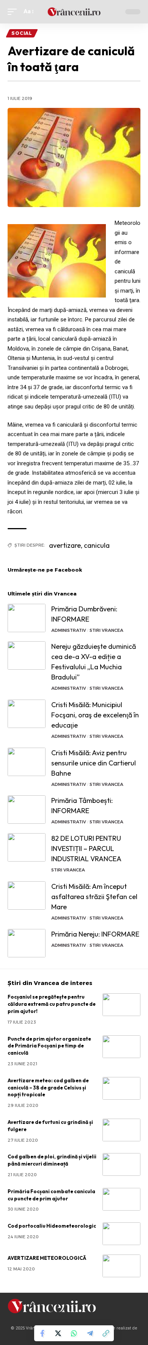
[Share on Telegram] (90, 1333)
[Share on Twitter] (58, 1333)
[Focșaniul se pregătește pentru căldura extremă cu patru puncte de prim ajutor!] (121, 1004)
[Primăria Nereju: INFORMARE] (27, 943)
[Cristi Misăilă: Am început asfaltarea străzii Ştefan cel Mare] (27, 895)
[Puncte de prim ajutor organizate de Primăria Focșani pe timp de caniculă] (121, 1046)
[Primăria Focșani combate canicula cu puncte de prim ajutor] (121, 1199)
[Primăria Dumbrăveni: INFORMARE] (27, 618)
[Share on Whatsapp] (74, 1333)
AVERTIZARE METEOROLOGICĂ (47, 1258)
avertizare (65, 545)
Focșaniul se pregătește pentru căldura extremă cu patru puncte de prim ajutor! (52, 1004)
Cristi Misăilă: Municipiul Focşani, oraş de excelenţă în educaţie (95, 714)
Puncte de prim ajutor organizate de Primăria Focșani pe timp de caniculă (49, 1046)
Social (21, 33)
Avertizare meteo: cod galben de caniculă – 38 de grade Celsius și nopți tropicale (48, 1087)
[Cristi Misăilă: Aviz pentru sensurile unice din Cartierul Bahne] (27, 762)
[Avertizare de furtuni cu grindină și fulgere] (121, 1130)
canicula (97, 545)
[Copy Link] (106, 1333)
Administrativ (68, 630)
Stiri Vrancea (106, 630)
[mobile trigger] (14, 12)
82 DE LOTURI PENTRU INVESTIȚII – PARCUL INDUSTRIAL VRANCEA (86, 848)
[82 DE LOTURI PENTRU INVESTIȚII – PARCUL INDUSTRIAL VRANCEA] (27, 847)
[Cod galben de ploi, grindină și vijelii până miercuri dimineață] (121, 1164)
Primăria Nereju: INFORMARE (95, 934)
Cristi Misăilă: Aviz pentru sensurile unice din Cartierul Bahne (93, 763)
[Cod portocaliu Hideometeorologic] (121, 1233)
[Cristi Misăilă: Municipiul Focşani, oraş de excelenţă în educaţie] (27, 714)
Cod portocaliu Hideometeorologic (52, 1226)
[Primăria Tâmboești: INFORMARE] (27, 809)
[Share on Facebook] (42, 1333)
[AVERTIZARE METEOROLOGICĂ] (121, 1266)
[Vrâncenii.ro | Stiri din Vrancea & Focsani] (74, 12)
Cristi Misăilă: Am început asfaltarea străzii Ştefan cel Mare (94, 896)
